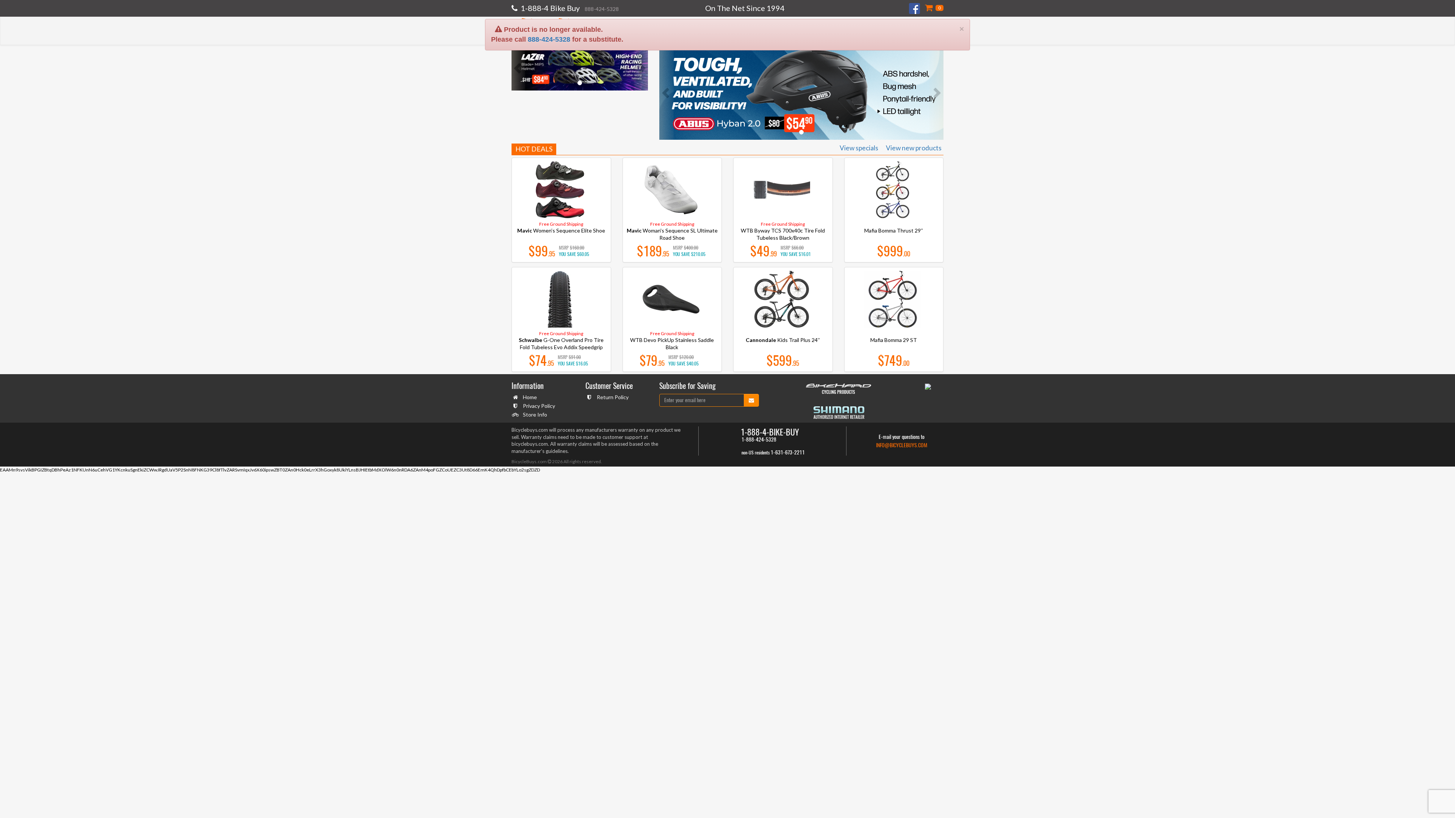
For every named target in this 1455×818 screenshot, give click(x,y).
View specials (859, 148)
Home (530, 397)
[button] (518, 68)
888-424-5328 (549, 11)
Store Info (535, 414)
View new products (914, 148)
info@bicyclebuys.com (901, 445)
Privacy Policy (539, 406)
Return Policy (613, 397)
